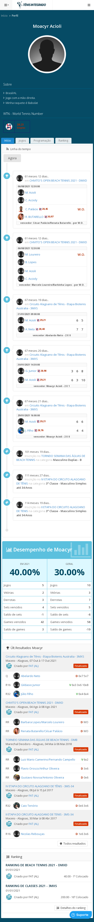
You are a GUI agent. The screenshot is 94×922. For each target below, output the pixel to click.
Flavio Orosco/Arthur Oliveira (40, 768)
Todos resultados (73, 843)
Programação (42, 140)
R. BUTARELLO (34, 217)
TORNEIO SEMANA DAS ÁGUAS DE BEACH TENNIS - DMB (41, 740)
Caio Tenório (29, 805)
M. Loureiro (32, 254)
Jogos (22, 140)
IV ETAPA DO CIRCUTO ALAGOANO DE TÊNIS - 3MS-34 (40, 786)
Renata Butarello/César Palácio (42, 731)
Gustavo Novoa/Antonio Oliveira (42, 777)
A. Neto (30, 329)
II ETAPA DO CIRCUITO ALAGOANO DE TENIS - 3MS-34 (39, 814)
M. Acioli (30, 192)
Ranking (63, 140)
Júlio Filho (27, 694)
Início (4, 15)
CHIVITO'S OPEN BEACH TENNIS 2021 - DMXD (58, 180)
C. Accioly (31, 200)
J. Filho (29, 430)
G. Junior (31, 371)
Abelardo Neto (30, 676)
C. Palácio (31, 209)
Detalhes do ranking (72, 908)
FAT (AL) (33, 666)
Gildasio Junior (30, 685)
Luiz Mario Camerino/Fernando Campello (48, 759)
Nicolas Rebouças (33, 834)
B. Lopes (31, 262)
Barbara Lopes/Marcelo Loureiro (42, 722)
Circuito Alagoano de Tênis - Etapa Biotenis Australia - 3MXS (45, 656)
